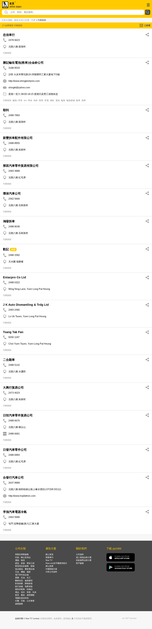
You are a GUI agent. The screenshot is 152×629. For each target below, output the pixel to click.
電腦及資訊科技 (22, 598)
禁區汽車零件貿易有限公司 (21, 165)
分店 (13, 249)
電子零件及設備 (22, 575)
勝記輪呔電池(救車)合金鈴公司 (23, 62)
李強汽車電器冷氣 (15, 511)
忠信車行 (9, 34)
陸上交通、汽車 (28, 20)
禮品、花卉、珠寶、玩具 (25, 592)
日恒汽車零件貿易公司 (18, 415)
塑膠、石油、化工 (23, 578)
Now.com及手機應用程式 (56, 563)
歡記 (6, 249)
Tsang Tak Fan (13, 332)
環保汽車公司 (12, 193)
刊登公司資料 (51, 572)
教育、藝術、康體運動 (24, 595)
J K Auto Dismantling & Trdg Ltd (26, 304)
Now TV (49, 560)
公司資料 (80, 554)
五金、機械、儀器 (23, 572)
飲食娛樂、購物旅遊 (24, 583)
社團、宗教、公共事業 (24, 601)
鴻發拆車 (9, 221)
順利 (6, 110)
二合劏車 (9, 359)
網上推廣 (49, 566)
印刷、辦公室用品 (23, 557)
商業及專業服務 (22, 554)
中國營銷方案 (51, 569)
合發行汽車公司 (13, 477)
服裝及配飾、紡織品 (24, 589)
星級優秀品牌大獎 (83, 560)
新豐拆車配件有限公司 (18, 137)
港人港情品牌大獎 (83, 557)
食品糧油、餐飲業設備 (24, 569)
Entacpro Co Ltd (14, 277)
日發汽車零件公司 (15, 449)
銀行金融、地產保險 (24, 586)
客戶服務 (80, 563)
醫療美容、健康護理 (24, 580)
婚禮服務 (19, 604)
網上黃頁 (49, 554)
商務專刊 (49, 557)
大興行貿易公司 (13, 387)
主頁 (3, 20)
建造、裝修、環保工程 (24, 563)
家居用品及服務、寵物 (24, 566)
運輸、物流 (13, 20)
